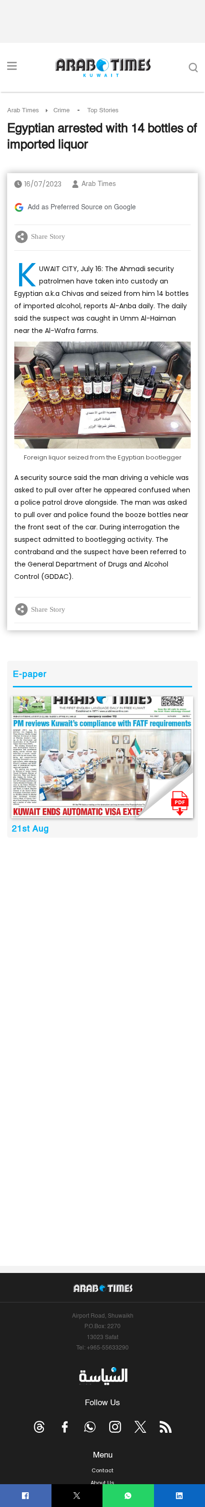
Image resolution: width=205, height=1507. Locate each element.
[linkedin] (179, 1495)
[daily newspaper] (102, 757)
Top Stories (103, 111)
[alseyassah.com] (103, 1376)
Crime (61, 111)
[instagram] (115, 1427)
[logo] (102, 67)
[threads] (39, 1427)
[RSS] (166, 1427)
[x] (140, 1427)
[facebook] (25, 1495)
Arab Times (23, 111)
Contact (102, 1470)
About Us (102, 1483)
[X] (77, 1495)
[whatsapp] (128, 1495)
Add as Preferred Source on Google (82, 207)
